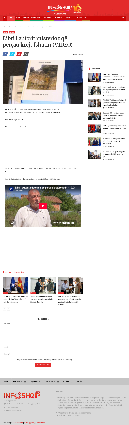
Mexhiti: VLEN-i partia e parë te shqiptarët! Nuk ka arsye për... (114, 154)
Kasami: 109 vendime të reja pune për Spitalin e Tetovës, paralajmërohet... (113, 115)
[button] (123, 18)
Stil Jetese (47, 18)
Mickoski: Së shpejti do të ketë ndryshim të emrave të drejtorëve (114, 141)
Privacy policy (29, 423)
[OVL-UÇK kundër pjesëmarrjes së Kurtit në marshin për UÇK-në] (94, 128)
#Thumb (79, 18)
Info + (86, 18)
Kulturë (17, 27)
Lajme (10, 18)
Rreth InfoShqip (19, 381)
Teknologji (69, 18)
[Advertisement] (43, 149)
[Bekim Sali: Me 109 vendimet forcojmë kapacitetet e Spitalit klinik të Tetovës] (43, 285)
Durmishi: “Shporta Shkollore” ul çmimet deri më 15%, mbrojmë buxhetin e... (114, 76)
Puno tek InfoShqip (51, 381)
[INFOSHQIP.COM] (64, 9)
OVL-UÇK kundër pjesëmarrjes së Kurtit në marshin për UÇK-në (114, 128)
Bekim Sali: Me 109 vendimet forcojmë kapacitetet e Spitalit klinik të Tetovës (41, 299)
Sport (18, 18)
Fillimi (6, 381)
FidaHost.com (17, 423)
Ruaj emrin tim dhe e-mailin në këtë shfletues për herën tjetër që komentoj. (44, 360)
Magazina (58, 18)
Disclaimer (41, 423)
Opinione (26, 18)
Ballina (5, 27)
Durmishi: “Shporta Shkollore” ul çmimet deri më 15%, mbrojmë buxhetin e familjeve (15, 299)
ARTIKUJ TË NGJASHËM (14, 272)
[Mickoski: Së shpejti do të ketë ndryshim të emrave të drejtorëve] (94, 141)
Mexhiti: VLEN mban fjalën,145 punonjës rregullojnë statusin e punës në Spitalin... (114, 102)
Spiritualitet (35, 18)
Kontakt (78, 381)
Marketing (67, 381)
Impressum (35, 381)
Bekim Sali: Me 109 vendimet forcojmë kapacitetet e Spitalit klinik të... (114, 89)
